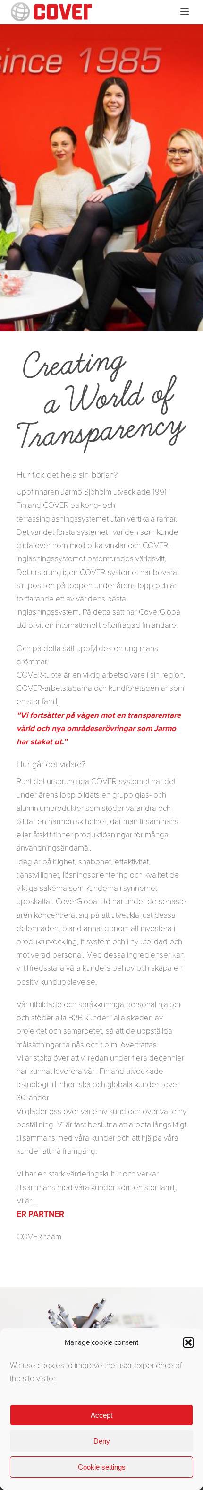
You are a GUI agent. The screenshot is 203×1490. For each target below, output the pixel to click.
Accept (101, 1415)
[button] (188, 1342)
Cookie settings (102, 1467)
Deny (101, 1441)
